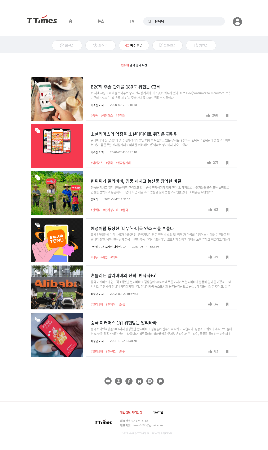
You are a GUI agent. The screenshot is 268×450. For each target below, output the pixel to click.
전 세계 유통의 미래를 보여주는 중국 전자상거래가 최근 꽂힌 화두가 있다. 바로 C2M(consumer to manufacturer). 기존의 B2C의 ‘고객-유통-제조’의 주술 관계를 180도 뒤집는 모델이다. (161, 95)
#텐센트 (111, 351)
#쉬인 (103, 257)
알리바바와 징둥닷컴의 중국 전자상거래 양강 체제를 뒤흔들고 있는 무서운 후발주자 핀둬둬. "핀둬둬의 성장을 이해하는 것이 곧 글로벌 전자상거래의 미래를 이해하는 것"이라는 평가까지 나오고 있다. (161, 142)
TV (132, 21)
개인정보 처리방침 (131, 412)
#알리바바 (97, 304)
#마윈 (122, 351)
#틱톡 (113, 257)
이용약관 (158, 412)
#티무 (94, 257)
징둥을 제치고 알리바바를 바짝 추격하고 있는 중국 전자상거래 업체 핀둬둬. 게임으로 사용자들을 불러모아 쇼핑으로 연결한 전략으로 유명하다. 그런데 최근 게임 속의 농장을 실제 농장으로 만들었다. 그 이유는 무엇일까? (160, 189)
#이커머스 (106, 115)
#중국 (94, 115)
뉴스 (101, 21)
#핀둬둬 (120, 115)
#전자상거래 (123, 162)
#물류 (122, 304)
